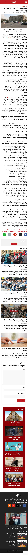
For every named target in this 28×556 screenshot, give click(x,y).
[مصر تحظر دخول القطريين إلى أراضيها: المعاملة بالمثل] (14, 462)
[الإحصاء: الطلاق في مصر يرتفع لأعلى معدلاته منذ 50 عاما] (14, 340)
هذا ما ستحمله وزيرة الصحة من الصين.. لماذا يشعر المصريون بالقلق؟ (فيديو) (16, 527)
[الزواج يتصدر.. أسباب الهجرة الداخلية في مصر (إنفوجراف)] (14, 446)
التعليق (23, 369)
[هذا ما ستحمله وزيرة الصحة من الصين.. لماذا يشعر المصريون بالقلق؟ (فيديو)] (16, 519)
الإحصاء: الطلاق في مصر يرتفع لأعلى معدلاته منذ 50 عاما (14, 349)
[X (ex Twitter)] (21, 505)
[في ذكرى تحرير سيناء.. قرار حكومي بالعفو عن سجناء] (14, 477)
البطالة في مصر (24, 229)
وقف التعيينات (9, 37)
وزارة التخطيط (4, 231)
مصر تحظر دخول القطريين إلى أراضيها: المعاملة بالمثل (13, 469)
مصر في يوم (9, 550)
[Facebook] (24, 505)
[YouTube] (13, 505)
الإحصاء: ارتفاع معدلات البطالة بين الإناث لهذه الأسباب (15, 266)
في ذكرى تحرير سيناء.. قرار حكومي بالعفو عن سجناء (13, 484)
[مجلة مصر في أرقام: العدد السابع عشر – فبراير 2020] (22, 543)
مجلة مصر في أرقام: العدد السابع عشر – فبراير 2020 (10, 543)
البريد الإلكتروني (21, 393)
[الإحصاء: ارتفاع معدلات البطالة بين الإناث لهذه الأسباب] (14, 257)
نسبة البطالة (9, 97)
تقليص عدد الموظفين (12, 231)
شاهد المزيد (14, 243)
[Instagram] (17, 505)
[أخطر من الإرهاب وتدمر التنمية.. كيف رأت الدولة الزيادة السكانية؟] (14, 311)
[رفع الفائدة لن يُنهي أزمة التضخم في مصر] (14, 416)
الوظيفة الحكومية (20, 231)
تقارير (26, 6)
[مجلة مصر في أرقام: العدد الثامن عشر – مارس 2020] (22, 536)
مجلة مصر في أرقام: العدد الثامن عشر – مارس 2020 (10, 535)
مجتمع (23, 6)
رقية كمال (12, 12)
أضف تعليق (17, 12)
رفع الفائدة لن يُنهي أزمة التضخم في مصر (14, 423)
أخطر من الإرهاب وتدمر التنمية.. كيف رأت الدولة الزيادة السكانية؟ (14, 320)
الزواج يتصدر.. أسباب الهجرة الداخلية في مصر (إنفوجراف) (12, 453)
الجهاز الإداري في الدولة (15, 229)
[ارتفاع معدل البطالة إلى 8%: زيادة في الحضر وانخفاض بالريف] (14, 284)
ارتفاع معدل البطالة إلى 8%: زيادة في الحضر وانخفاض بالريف (15, 293)
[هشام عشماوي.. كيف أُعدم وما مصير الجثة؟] (14, 431)
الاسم (23, 387)
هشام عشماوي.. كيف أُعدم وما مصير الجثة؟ (13, 438)
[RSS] (9, 505)
